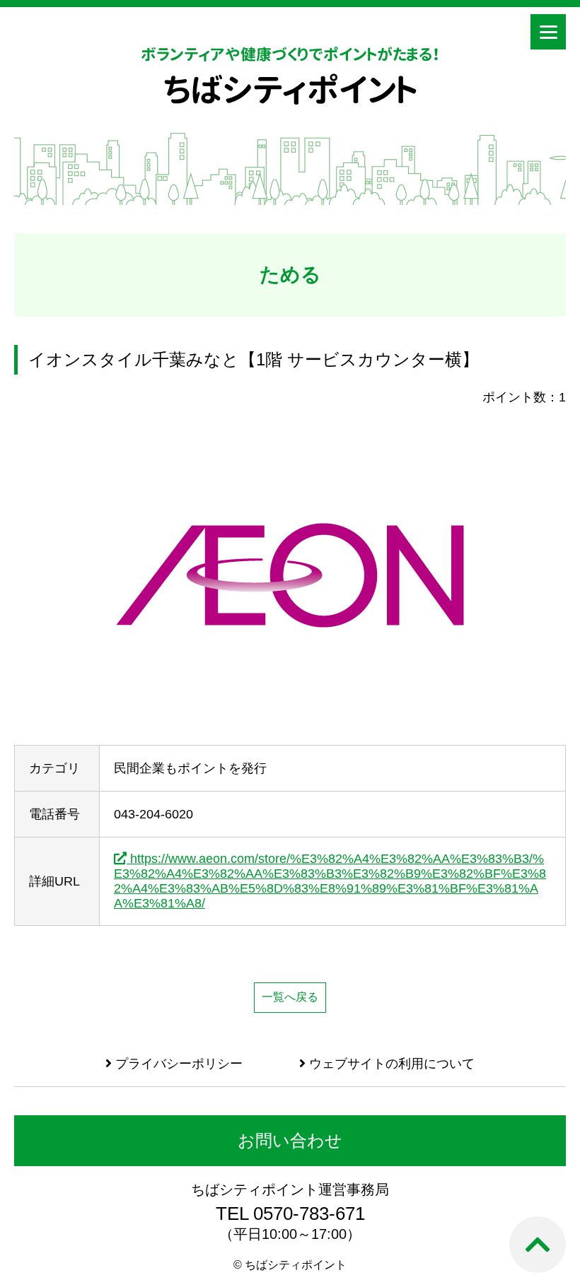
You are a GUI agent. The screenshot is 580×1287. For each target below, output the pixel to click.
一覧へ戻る (290, 997)
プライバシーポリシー (177, 1064)
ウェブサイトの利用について (390, 1064)
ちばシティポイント (290, 89)
